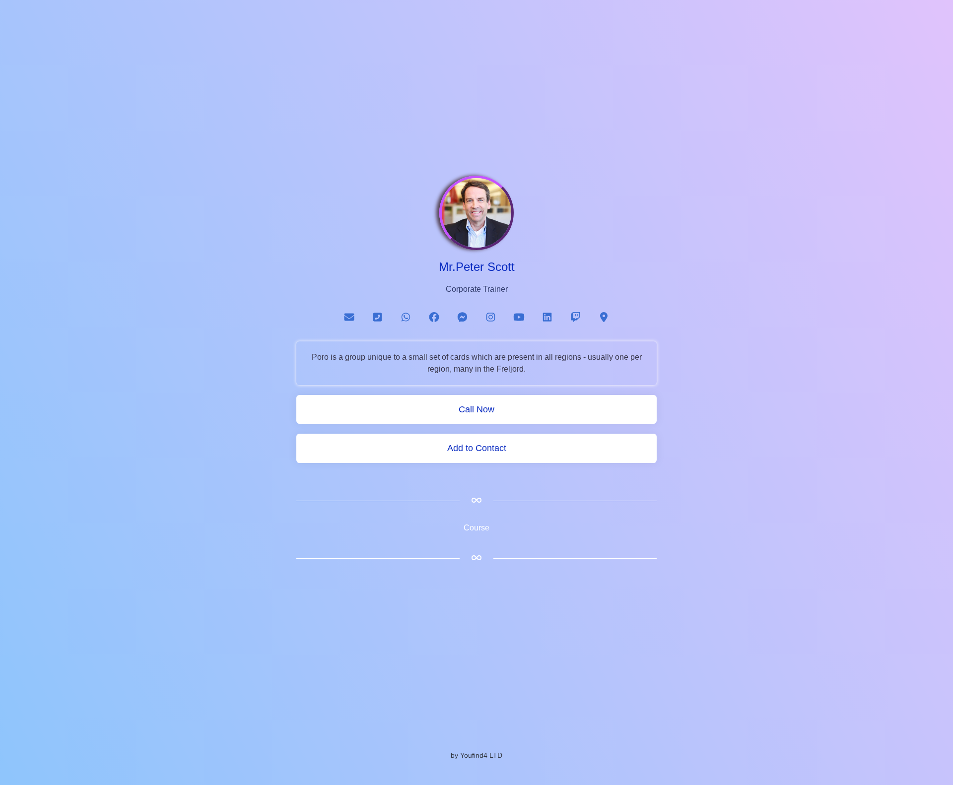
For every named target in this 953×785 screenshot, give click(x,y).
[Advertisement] (476, 93)
